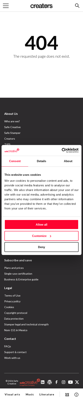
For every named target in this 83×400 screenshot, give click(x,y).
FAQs (7, 346)
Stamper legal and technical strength (26, 324)
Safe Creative (12, 127)
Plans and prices (14, 267)
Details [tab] (41, 161)
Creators (9, 138)
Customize (39, 236)
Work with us (12, 357)
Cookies (9, 307)
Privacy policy (12, 301)
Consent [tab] (15, 161)
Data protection (14, 318)
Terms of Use (12, 295)
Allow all (41, 224)
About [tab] (68, 161)
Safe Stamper (12, 132)
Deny (41, 247)
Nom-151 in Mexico (15, 330)
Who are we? (12, 121)
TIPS (7, 144)
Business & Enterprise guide (21, 279)
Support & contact (15, 352)
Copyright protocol (15, 312)
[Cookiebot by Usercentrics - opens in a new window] (62, 150)
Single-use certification (18, 273)
